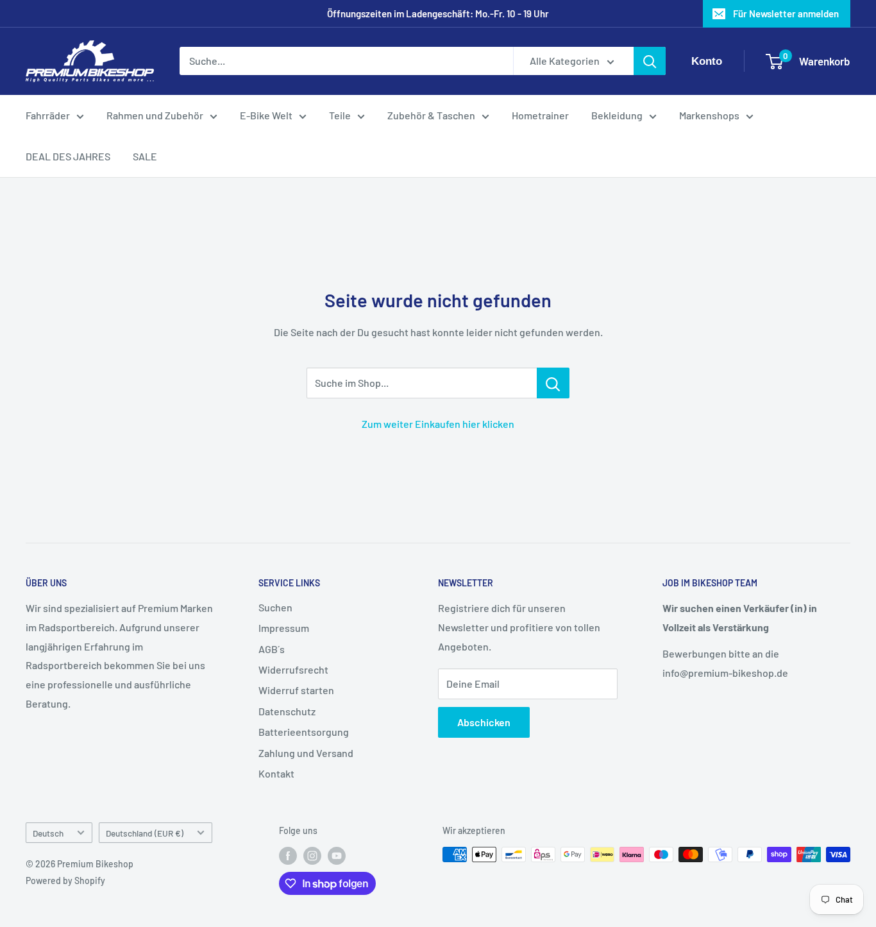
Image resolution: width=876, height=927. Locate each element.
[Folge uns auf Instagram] (312, 856)
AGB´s (271, 649)
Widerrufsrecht (293, 669)
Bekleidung (617, 115)
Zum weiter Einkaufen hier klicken (438, 424)
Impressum (283, 628)
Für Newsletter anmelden (786, 13)
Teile (340, 115)
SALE (145, 156)
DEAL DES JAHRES (68, 156)
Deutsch (48, 833)
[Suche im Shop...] (553, 383)
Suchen (275, 607)
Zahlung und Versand (305, 753)
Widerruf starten (296, 690)
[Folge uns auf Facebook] (288, 856)
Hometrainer (540, 115)
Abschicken (483, 722)
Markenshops (709, 115)
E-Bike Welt (266, 115)
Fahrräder (48, 115)
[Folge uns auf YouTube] (337, 856)
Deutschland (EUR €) (144, 833)
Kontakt (276, 773)
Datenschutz (287, 711)
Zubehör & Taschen (431, 115)
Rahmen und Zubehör (154, 115)
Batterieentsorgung (303, 732)
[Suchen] (650, 61)
